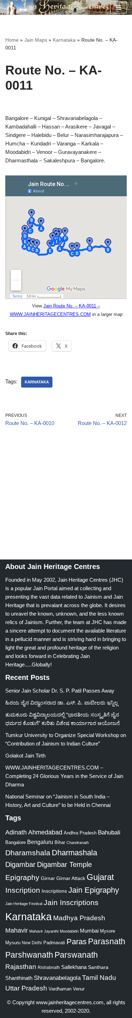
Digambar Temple (64, 864)
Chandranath (78, 842)
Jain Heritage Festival (23, 904)
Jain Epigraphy (93, 890)
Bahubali (109, 832)
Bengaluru (40, 842)
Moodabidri (69, 931)
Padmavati (54, 942)
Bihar (60, 842)
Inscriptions (54, 891)
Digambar (20, 864)
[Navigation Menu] (118, 7)
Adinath (16, 832)
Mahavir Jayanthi (43, 931)
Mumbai (89, 931)
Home (12, 40)
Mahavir (16, 930)
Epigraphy (22, 877)
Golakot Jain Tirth (25, 756)
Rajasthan (20, 966)
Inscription (22, 890)
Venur (78, 989)
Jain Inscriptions (71, 902)
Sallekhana (74, 967)
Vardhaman (60, 989)
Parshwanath (29, 954)
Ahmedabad (45, 832)
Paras (77, 941)
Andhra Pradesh (80, 833)
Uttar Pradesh (26, 988)
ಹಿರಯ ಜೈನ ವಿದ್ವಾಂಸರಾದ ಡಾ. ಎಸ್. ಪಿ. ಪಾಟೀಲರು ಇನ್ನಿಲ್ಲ (61, 703)
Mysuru (12, 942)
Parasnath (106, 941)
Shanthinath (18, 978)
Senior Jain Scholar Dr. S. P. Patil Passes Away (59, 691)
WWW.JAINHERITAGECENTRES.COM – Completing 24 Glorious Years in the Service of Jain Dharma (64, 776)
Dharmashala (74, 852)
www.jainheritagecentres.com (69, 1002)
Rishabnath (49, 967)
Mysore (107, 931)
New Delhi (32, 942)
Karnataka (64, 40)
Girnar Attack (70, 878)
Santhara (98, 967)
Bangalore (15, 842)
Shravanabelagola (57, 978)
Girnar (48, 878)
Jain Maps (35, 40)
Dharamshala (27, 853)
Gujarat (100, 877)
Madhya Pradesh (79, 918)
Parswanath (76, 955)
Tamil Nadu (99, 977)
